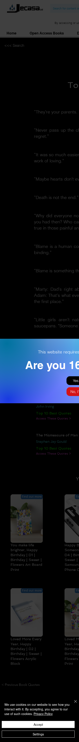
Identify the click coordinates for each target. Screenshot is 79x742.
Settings (38, 734)
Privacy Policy (43, 714)
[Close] (73, 704)
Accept (38, 724)
